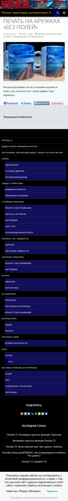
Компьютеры (9, 319)
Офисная (10, 282)
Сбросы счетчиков (15, 214)
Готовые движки (14, 171)
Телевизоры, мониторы (18, 386)
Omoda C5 (7, 140)
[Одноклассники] (39, 414)
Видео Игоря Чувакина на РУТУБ (19, 147)
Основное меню (64, 13)
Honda (8, 355)
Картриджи (11, 220)
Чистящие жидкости (17, 251)
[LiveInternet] (25, 414)
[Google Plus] (22, 414)
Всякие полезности (16, 343)
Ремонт (9, 331)
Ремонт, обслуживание (18, 208)
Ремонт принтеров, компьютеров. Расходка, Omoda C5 (28, 12)
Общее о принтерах (12, 183)
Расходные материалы (18, 306)
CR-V (10, 362)
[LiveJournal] (32, 414)
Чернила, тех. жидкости (15, 239)
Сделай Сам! (12, 165)
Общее (8, 325)
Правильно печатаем (16, 196)
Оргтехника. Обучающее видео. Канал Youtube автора (32, 153)
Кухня (8, 374)
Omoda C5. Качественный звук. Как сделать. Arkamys (34, 447)
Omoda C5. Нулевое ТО (34, 462)
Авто (4, 349)
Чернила (9, 245)
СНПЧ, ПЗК (10, 226)
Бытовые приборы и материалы (19, 368)
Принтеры (10, 300)
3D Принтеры (9, 294)
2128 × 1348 (27, 34)
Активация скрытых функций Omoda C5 (34, 441)
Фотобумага (12, 288)
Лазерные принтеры (13, 257)
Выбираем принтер (15, 190)
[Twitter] (43, 414)
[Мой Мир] (36, 414)
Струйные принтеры (13, 202)
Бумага (5, 276)
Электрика (11, 392)
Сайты (5, 159)
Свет (7, 380)
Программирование (16, 177)
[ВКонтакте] (46, 414)
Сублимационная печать (19, 233)
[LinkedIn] (29, 414)
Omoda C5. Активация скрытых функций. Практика (34, 435)
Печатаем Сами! (10, 337)
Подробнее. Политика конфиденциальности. (34, 497)
